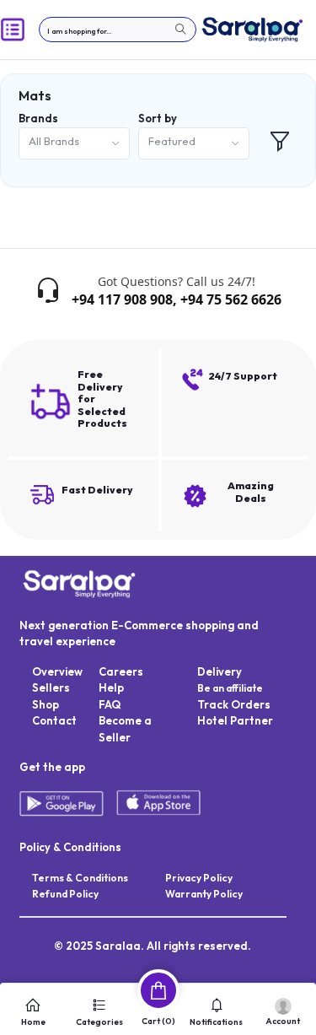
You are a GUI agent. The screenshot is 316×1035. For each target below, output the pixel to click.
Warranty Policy (204, 893)
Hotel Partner (235, 720)
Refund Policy (65, 893)
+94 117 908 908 (122, 299)
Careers (121, 671)
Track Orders (233, 704)
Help (111, 687)
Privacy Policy (199, 877)
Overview (57, 671)
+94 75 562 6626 (230, 299)
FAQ (110, 704)
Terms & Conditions (80, 877)
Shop (45, 704)
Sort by (157, 118)
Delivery (219, 671)
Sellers (51, 687)
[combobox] (74, 143)
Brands (38, 118)
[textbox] (118, 29)
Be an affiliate (230, 688)
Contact (54, 720)
